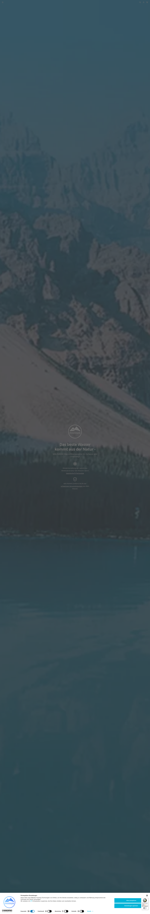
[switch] (144, 908)
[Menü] (147, 898)
